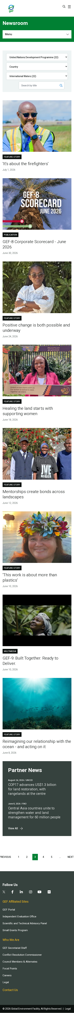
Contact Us (10, 990)
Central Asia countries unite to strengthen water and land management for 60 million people (34, 813)
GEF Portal (9, 910)
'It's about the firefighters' (26, 164)
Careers (7, 975)
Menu (8, 34)
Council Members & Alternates (20, 962)
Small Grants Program (15, 930)
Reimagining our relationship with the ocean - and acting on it (37, 744)
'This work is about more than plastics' (30, 577)
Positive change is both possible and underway (36, 328)
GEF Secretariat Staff (15, 948)
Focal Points (10, 968)
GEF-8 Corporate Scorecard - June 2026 (34, 244)
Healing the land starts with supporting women (28, 411)
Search (64, 6)
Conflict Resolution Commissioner (22, 955)
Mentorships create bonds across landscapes (34, 494)
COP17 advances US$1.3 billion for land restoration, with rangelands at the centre (32, 789)
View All (13, 828)
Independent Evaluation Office (19, 916)
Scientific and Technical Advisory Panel (25, 923)
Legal (6, 982)
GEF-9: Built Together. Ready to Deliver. (30, 661)
